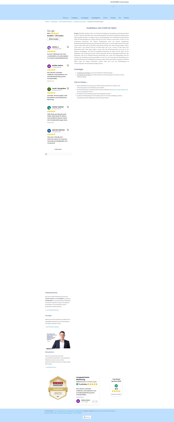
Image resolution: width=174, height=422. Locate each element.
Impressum (97, 411)
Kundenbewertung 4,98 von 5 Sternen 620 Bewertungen (58, 413)
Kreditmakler (79, 411)
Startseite (47, 21)
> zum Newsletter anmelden (52, 327)
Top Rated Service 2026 (116, 380)
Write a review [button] (53, 39)
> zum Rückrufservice (50, 367)
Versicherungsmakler (59, 411)
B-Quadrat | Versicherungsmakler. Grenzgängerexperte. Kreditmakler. (65, 9)
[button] (96, 401)
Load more (58, 149)
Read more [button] (50, 81)
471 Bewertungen (91, 382)
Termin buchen (124, 2)
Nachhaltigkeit (111, 411)
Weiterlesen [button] (80, 397)
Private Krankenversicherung (65, 21)
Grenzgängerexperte (70, 411)
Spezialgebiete (54, 21)
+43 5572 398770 (114, 2)
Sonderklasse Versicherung (79, 21)
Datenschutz (104, 411)
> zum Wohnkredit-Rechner (52, 310)
